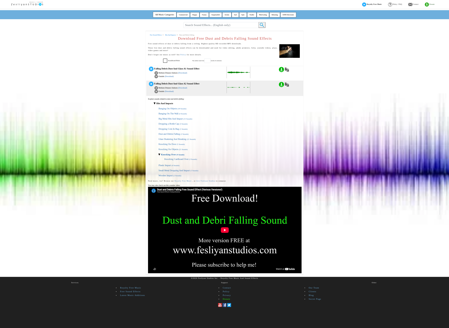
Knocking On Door (172, 144)
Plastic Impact (169, 165)
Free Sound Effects (130, 291)
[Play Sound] (151, 69)
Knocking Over (172, 154)
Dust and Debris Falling (173, 134)
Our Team (314, 288)
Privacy (227, 295)
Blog (311, 295)
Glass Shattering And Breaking (177, 139)
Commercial (183, 15)
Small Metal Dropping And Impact (178, 170)
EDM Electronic (288, 15)
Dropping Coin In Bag (173, 129)
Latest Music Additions (132, 295)
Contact (415, 4)
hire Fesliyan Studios (205, 181)
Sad (235, 15)
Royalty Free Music (374, 4)
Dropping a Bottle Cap (173, 124)
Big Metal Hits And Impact (175, 118)
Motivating (263, 15)
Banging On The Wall (173, 113)
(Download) (182, 73)
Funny (204, 15)
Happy (194, 15)
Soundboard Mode (174, 60)
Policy (183, 55)
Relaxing (275, 15)
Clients (312, 291)
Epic (243, 15)
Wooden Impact (170, 175)
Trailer (251, 15)
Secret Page (315, 299)
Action (226, 15)
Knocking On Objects (173, 149)
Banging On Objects (172, 108)
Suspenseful (215, 15)
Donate (432, 4)
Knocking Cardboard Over (180, 159)
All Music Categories (164, 14)
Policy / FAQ (397, 4)
